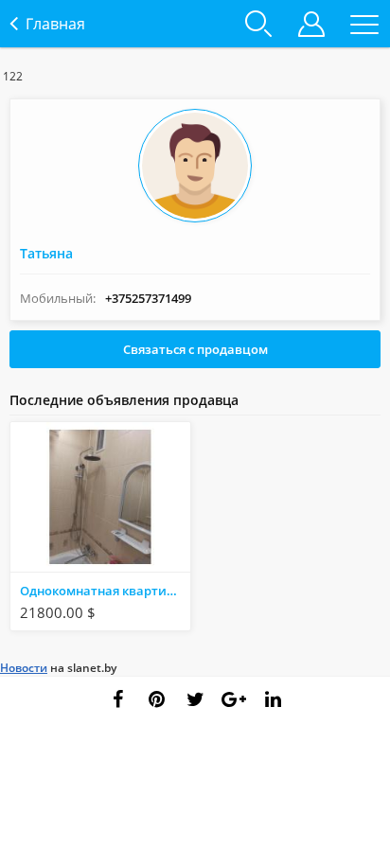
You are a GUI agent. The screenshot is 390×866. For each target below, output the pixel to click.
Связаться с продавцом (195, 349)
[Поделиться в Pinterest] (156, 699)
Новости (23, 668)
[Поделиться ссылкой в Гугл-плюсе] (234, 699)
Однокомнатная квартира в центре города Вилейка (105, 590)
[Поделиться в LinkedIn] (273, 699)
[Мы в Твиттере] (195, 699)
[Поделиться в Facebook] (117, 699)
